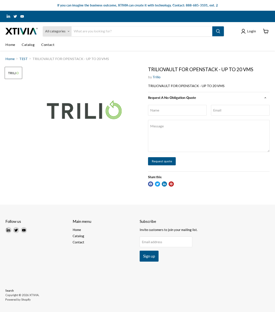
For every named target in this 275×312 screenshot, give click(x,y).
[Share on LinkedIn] (164, 184)
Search (9, 290)
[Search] (218, 31)
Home (10, 44)
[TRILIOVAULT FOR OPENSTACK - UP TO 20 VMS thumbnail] (13, 73)
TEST (23, 59)
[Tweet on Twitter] (157, 184)
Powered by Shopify (18, 299)
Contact (48, 44)
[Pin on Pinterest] (171, 184)
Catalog (28, 44)
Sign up (149, 256)
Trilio (156, 77)
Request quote (162, 161)
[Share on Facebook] (150, 184)
